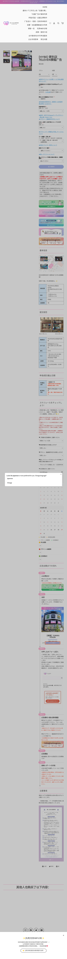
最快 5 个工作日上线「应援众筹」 (35, 11)
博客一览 (31, 29)
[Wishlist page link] (50, 23)
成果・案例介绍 (41, 32)
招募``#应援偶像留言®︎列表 (37, 25)
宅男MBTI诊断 (42, 29)
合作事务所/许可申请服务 (38, 36)
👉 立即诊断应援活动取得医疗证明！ (33, 950)
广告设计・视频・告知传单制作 (35, 21)
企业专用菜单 (33, 39)
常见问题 (44, 39)
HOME (45, 7)
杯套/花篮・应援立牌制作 (38, 18)
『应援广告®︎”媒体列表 (39, 14)
